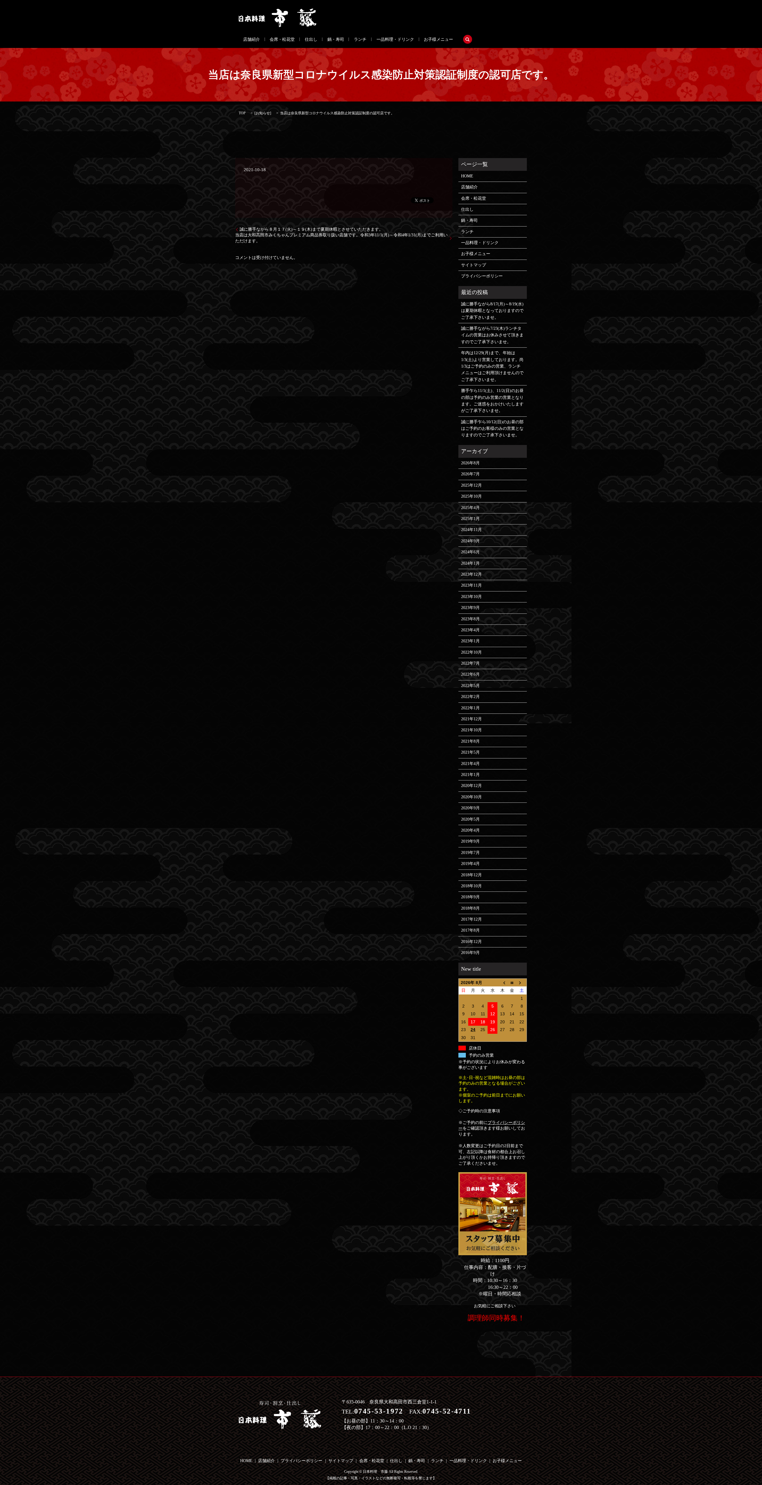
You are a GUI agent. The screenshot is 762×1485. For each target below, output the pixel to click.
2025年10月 (471, 496)
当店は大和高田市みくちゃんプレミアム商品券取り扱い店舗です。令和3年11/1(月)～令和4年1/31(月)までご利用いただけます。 (341, 238)
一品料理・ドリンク (395, 39)
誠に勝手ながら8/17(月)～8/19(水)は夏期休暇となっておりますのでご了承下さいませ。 (492, 311)
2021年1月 (470, 774)
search (467, 39)
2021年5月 (470, 752)
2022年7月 (470, 663)
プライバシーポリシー (482, 276)
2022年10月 (471, 652)
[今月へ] (512, 982)
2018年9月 (470, 897)
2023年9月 (470, 607)
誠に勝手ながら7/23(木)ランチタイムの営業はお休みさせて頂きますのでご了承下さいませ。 (492, 335)
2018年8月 (470, 908)
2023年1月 (470, 641)
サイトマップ (473, 265)
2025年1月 (470, 518)
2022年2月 (470, 696)
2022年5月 (470, 685)
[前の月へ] (502, 982)
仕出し (311, 39)
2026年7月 (470, 474)
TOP (242, 113)
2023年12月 (471, 574)
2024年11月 (471, 529)
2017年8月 (470, 930)
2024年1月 (470, 563)
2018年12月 (471, 875)
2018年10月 (471, 886)
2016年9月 (470, 952)
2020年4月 (470, 830)
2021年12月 (471, 719)
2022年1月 (470, 708)
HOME (467, 176)
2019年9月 (470, 841)
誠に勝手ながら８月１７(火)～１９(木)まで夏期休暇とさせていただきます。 (311, 229)
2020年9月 (470, 808)
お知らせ (263, 113)
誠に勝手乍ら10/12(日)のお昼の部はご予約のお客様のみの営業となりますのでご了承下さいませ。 (492, 429)
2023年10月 (471, 596)
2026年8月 (470, 463)
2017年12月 (471, 919)
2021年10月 (471, 730)
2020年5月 (470, 819)
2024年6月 (470, 552)
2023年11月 (471, 585)
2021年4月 (470, 763)
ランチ (360, 39)
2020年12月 (471, 785)
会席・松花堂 (282, 39)
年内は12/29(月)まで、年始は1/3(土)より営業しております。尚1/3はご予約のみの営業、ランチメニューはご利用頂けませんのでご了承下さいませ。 (492, 366)
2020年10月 (471, 797)
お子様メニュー (438, 39)
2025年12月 (471, 485)
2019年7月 (470, 852)
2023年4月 (470, 630)
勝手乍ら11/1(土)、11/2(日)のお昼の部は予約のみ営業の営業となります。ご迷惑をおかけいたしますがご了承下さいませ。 (492, 400)
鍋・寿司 (335, 39)
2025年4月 (470, 507)
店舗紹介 (251, 39)
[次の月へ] (522, 982)
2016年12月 (471, 941)
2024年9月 (470, 541)
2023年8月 (470, 619)
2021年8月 (470, 741)
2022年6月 (470, 674)
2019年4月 (470, 863)
